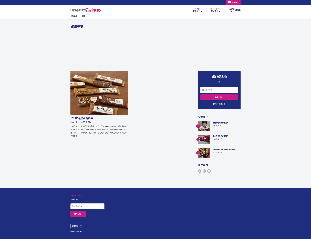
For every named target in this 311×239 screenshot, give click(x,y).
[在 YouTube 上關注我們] (209, 171)
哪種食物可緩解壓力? (220, 123)
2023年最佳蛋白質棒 (81, 118)
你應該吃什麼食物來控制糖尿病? (224, 149)
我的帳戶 (215, 11)
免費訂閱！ (219, 97)
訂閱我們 (235, 2)
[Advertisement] (155, 50)
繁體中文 (75, 226)
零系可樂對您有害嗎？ (220, 136)
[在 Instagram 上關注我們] (204, 171)
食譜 (83, 16)
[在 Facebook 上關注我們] (199, 171)
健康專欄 (73, 16)
